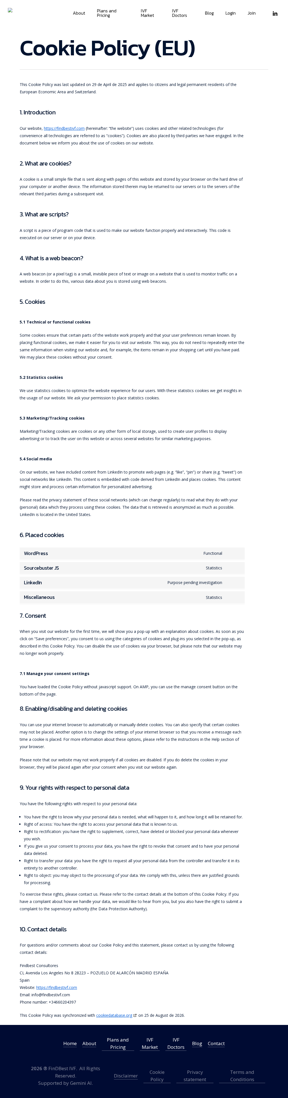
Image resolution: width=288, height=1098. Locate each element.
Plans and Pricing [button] (118, 1043)
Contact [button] (216, 1043)
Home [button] (70, 1043)
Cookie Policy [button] (157, 1076)
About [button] (89, 1043)
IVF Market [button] (150, 1043)
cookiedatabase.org (114, 1015)
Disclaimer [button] (126, 1075)
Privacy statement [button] (195, 1076)
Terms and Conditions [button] (242, 1076)
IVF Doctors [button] (175, 1043)
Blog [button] (197, 1043)
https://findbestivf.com (64, 128)
